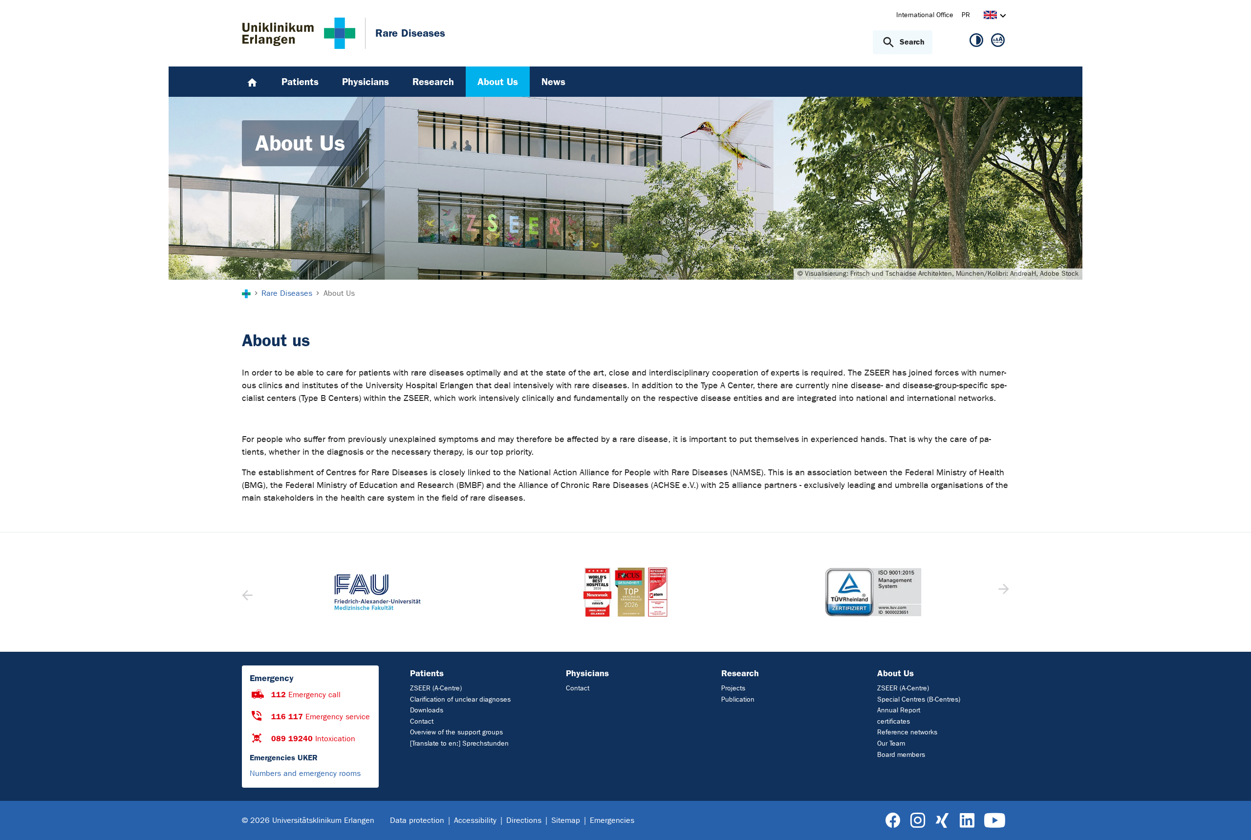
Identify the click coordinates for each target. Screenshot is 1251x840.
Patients (427, 673)
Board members (901, 755)
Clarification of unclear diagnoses (460, 699)
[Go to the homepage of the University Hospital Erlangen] (298, 33)
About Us (895, 673)
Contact (421, 721)
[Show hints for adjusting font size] (998, 42)
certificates (893, 721)
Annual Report (898, 710)
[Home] (252, 81)
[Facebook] (893, 820)
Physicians (587, 673)
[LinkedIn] (966, 820)
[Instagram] (917, 820)
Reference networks (907, 732)
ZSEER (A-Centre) (436, 688)
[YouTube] (994, 820)
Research (740, 673)
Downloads (426, 710)
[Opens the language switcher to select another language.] (990, 16)
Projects (733, 688)
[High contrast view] (976, 42)
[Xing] (942, 820)
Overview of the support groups (456, 732)
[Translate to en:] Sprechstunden (459, 743)
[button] (1002, 592)
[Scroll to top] (1231, 820)
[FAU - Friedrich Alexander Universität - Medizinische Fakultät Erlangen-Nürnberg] (377, 592)
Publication (738, 699)
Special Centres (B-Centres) (918, 699)
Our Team (891, 743)
